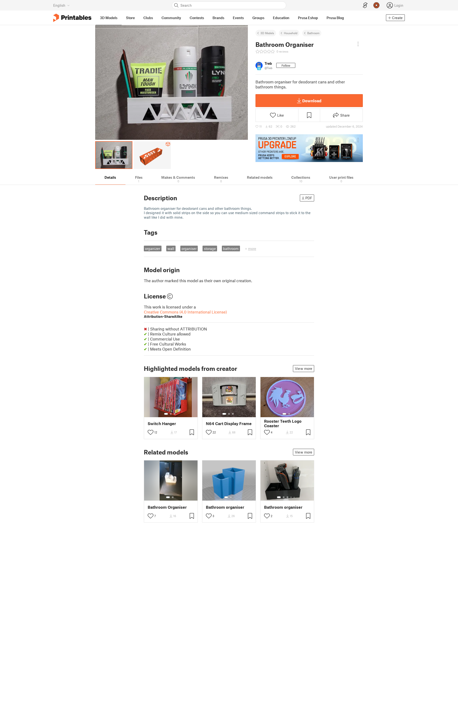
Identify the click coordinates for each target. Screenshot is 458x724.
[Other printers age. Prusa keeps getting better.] (309, 148)
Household (290, 33)
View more (303, 368)
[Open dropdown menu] (358, 44)
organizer (152, 248)
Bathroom (313, 33)
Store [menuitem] (130, 18)
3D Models (267, 33)
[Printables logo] (72, 18)
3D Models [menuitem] (108, 18)
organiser (189, 248)
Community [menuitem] (171, 18)
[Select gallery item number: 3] (175, 414)
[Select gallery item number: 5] (295, 497)
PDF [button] (308, 198)
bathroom (231, 248)
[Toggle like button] (150, 432)
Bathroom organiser (225, 507)
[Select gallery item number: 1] (166, 414)
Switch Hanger (162, 423)
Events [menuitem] (238, 18)
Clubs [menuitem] (148, 18)
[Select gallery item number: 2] (171, 414)
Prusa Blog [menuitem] (335, 18)
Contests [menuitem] (197, 18)
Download (311, 100)
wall (170, 248)
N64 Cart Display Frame (229, 423)
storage (210, 248)
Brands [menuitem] (218, 18)
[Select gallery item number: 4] (291, 497)
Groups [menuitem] (258, 18)
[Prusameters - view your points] (376, 5)
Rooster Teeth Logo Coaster (283, 423)
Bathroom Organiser (167, 507)
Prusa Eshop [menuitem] (308, 18)
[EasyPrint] (365, 5)
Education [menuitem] (281, 18)
